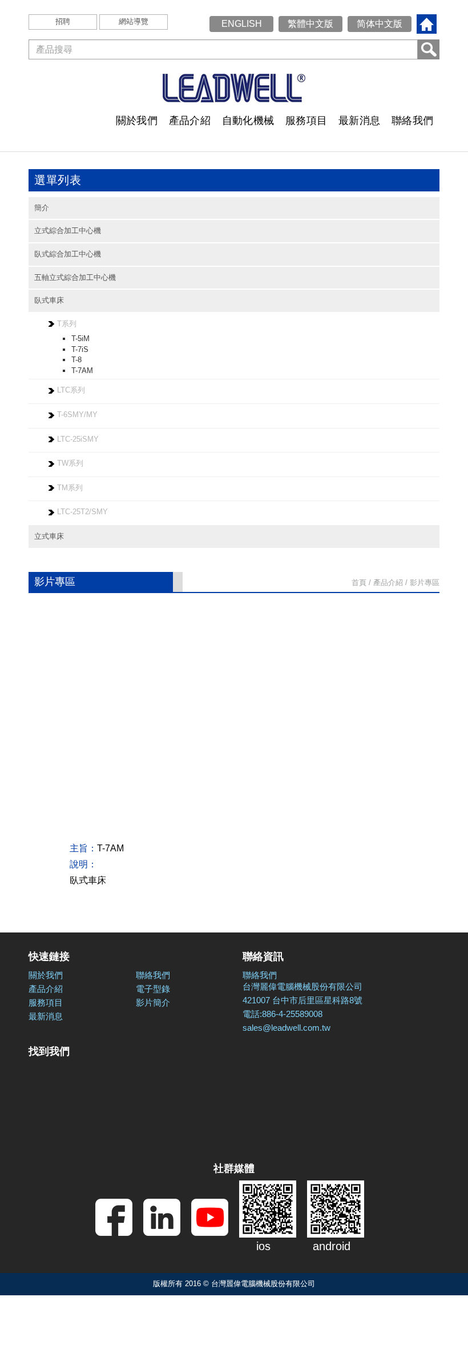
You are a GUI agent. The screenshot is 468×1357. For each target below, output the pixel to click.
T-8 (76, 359)
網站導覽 (133, 21)
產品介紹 (190, 120)
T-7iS (79, 349)
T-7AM (82, 370)
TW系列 (70, 463)
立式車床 (49, 536)
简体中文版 (379, 24)
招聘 (62, 21)
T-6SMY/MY (77, 414)
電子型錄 (153, 989)
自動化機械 (248, 120)
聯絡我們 (412, 120)
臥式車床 (49, 300)
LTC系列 (71, 390)
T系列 (66, 323)
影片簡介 (153, 1002)
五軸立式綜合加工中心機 (75, 277)
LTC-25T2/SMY (82, 511)
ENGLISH (241, 24)
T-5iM (80, 338)
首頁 (359, 582)
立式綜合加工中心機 (67, 230)
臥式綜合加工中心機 (67, 254)
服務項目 (306, 120)
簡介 (41, 207)
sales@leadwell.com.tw (286, 1027)
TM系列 (70, 487)
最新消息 (359, 120)
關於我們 (137, 120)
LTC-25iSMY (78, 439)
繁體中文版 (310, 24)
